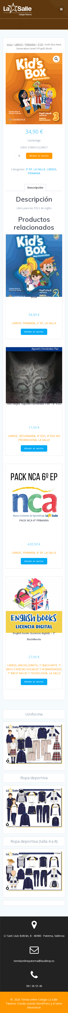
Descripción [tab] (35, 187)
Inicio (10, 44)
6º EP (40, 552)
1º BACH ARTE (48, 665)
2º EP (40, 323)
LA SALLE (39, 169)
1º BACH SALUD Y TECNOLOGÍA (27, 673)
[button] (56, 59)
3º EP (40, 44)
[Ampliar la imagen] (57, 729)
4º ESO (41, 436)
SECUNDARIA (27, 436)
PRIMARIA (30, 44)
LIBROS (19, 44)
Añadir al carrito (39, 155)
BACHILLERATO (28, 665)
